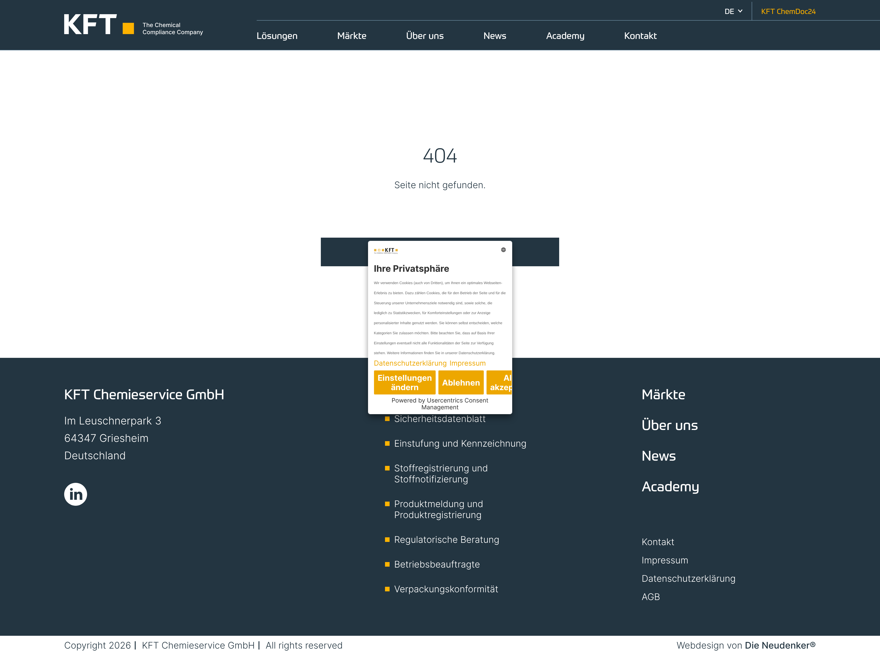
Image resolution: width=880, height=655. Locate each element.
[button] (733, 11)
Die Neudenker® (780, 645)
